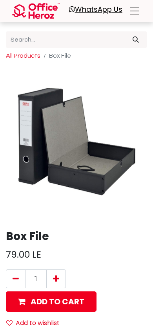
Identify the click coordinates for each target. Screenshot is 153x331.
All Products (23, 56)
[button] (51, 301)
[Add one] (56, 278)
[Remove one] (16, 278)
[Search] (135, 39)
